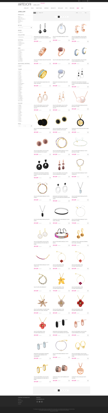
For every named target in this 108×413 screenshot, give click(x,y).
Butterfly (21, 87)
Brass (20, 41)
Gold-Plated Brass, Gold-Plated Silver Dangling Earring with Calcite (41, 106)
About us (19, 399)
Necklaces (20, 21)
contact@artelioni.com (40, 399)
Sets (19, 22)
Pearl (20, 51)
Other (20, 45)
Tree (20, 71)
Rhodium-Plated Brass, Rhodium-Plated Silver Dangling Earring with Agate (42, 38)
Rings (19, 16)
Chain (20, 82)
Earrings (20, 20)
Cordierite (21, 59)
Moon (20, 78)
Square (20, 79)
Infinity (20, 88)
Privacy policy (20, 400)
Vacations (21, 98)
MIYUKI (20, 57)
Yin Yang (21, 99)
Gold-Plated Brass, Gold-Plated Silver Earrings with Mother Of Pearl (79, 38)
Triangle (21, 97)
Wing (20, 94)
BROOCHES (72, 8)
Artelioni (21, 32)
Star (20, 72)
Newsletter (20, 402)
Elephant (21, 95)
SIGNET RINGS (39, 8)
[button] (25, 37)
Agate (20, 56)
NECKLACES (60, 8)
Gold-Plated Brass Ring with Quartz (61, 59)
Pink (20, 116)
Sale (34, 12)
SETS (66, 8)
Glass (20, 53)
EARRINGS (46, 8)
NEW (82, 8)
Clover (20, 77)
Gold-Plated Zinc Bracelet (40, 287)
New (37, 12)
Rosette (20, 92)
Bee (20, 90)
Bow (20, 74)
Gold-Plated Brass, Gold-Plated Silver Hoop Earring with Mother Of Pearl (80, 355)
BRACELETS (53, 8)
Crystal (20, 52)
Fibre (20, 66)
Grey (20, 117)
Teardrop (21, 84)
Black (20, 108)
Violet (20, 111)
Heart (20, 93)
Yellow (20, 121)
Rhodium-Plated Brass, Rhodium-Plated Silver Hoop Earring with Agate (41, 174)
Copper (20, 112)
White (20, 106)
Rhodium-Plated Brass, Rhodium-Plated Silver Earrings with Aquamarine (41, 355)
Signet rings (20, 17)
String (20, 65)
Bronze (20, 44)
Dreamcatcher (21, 83)
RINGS (32, 8)
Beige (20, 105)
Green (20, 118)
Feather (20, 89)
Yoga (20, 73)
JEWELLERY (26, 8)
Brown (20, 107)
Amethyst (21, 58)
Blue (20, 113)
